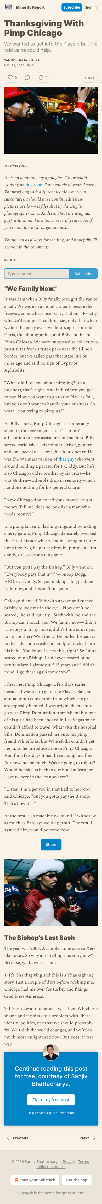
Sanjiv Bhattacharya (22, 60)
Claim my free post (51, 1099)
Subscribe (72, 7)
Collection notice (51, 1166)
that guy (66, 459)
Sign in (91, 7)
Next (84, 1138)
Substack (25, 1192)
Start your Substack (37, 1179)
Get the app (76, 1179)
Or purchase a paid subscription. (51, 1113)
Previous (20, 1138)
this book (34, 184)
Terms (83, 1161)
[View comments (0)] (27, 77)
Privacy (69, 1161)
